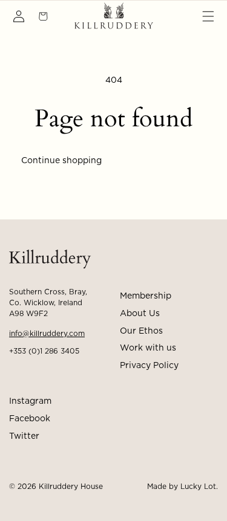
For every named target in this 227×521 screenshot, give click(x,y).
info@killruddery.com (47, 333)
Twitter (24, 436)
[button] (208, 16)
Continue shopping (61, 161)
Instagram (30, 401)
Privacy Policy (149, 365)
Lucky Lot (198, 486)
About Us (140, 313)
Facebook (29, 419)
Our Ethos (141, 331)
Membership (145, 296)
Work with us (148, 348)
